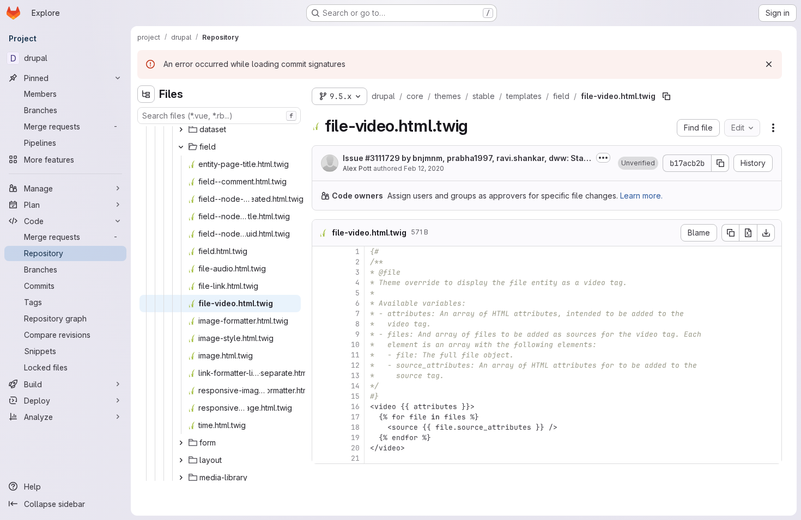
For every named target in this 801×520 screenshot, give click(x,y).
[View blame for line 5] (321, 293)
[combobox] (219, 115)
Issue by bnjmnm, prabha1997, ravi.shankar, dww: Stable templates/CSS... (467, 158)
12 (355, 365)
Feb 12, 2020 (424, 168)
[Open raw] (748, 233)
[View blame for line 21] (321, 458)
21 (355, 458)
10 (355, 344)
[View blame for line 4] (321, 282)
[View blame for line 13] (321, 375)
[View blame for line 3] (321, 272)
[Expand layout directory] (180, 460)
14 (355, 386)
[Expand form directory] (180, 442)
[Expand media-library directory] (180, 477)
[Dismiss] (768, 64)
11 (355, 355)
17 (355, 417)
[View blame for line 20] (321, 448)
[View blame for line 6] (321, 303)
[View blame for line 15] (321, 396)
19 (355, 437)
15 (355, 396)
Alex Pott (357, 168)
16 (355, 406)
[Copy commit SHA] (720, 163)
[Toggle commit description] (603, 158)
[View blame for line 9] (321, 334)
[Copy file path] (666, 96)
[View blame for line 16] (321, 406)
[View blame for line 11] (321, 355)
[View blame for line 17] (321, 417)
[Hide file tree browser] (146, 94)
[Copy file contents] (730, 233)
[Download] (766, 233)
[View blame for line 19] (321, 437)
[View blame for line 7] (321, 313)
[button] (638, 163)
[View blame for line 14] (321, 386)
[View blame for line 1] (321, 251)
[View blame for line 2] (321, 262)
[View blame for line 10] (321, 344)
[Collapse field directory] (180, 146)
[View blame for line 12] (321, 365)
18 (355, 427)
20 (355, 448)
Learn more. (641, 195)
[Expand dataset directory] (180, 129)
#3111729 (382, 158)
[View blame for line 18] (321, 427)
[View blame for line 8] (321, 324)
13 (355, 375)
